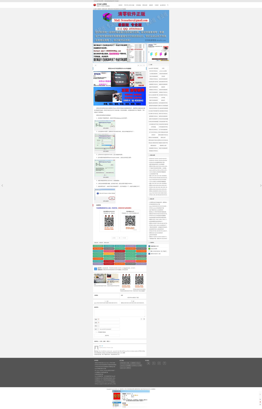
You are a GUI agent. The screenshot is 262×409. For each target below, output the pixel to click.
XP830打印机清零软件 (98, 263)
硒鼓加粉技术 (153, 145)
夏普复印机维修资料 (153, 105)
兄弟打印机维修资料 (153, 92)
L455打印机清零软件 (108, 246)
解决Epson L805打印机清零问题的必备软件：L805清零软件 (162, 211)
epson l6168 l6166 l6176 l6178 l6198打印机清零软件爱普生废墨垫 (163, 179)
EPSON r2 (134, 365)
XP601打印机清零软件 (98, 256)
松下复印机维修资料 (163, 129)
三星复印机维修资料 (163, 73)
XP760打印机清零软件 (141, 258)
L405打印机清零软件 (98, 246)
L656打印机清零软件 (141, 246)
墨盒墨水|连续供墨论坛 (153, 102)
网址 (96, 325)
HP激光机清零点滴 (99, 374)
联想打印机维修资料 (163, 148)
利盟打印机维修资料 (153, 100)
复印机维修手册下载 (163, 102)
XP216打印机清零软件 (130, 248)
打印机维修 (138, 5)
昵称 (97, 319)
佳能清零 (151, 5)
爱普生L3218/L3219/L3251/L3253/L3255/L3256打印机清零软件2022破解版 (165, 189)
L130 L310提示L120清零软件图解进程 (157, 172)
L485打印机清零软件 (119, 246)
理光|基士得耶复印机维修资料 (153, 142)
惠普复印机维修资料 (163, 116)
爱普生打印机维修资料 (153, 137)
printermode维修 (163, 71)
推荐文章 (164, 5)
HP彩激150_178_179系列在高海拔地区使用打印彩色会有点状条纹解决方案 (111, 380)
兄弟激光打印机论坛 (163, 92)
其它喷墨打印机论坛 (163, 94)
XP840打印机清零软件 (109, 263)
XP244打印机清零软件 (119, 251)
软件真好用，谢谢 (155, 253)
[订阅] (153, 363)
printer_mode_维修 (129, 5)
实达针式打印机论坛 (153, 108)
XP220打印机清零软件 (141, 248)
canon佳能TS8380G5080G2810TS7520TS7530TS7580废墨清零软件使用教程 (130, 291)
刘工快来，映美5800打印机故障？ (133, 297)
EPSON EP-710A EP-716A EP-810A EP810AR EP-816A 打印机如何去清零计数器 (166, 160)
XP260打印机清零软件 (109, 253)
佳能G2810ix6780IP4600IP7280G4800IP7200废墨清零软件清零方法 (103, 286)
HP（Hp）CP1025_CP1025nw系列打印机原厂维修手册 (107, 370)
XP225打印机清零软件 (98, 251)
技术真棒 (154, 248)
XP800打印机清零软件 (98, 261)
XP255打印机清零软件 (98, 253)
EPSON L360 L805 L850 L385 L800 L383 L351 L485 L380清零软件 (164, 187)
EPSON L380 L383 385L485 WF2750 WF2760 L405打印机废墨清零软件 (165, 194)
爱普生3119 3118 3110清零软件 (156, 232)
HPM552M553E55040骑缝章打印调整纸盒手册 (105, 366)
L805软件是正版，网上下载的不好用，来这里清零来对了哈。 (165, 251)
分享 (125, 237)
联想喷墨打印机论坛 (153, 148)
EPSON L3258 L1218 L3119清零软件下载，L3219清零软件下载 (163, 225)
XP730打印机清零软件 (119, 258)
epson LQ (123, 367)
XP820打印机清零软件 (141, 261)
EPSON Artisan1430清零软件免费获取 (157, 215)
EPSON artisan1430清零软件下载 (156, 208)
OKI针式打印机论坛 (153, 71)
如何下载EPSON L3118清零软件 (156, 209)
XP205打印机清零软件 (109, 248)
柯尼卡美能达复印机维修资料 (163, 132)
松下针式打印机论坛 (153, 132)
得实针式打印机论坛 (163, 113)
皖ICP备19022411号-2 (146, 389)
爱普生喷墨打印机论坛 (163, 134)
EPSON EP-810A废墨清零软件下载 (156, 162)
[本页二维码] (260, 404)
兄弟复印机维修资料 (163, 89)
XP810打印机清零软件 (130, 261)
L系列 (163, 68)
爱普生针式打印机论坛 (163, 140)
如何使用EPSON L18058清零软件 (156, 229)
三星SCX (128, 367)
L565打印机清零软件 (130, 246)
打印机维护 (128, 365)
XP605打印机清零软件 (109, 256)
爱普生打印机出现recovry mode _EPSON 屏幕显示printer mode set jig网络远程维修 (113, 362)
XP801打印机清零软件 (109, 261)
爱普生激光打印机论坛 (153, 140)
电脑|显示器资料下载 (163, 142)
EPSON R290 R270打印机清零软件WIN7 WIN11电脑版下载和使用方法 (139, 291)
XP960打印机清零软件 (141, 263)
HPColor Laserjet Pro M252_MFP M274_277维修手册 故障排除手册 (109, 383)
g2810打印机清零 (153, 234)
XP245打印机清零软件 (130, 251)
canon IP (122, 365)
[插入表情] (141, 319)
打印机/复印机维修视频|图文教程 (153, 121)
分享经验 (163, 97)
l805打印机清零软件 (98, 248)
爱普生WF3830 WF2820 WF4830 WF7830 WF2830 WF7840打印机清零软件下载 (166, 213)
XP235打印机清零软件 (109, 251)
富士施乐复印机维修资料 (163, 108)
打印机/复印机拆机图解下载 (163, 118)
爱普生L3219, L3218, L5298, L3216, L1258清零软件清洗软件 (162, 219)
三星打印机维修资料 (153, 76)
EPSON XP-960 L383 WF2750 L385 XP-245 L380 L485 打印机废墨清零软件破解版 (167, 230)
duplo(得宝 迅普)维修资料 (153, 68)
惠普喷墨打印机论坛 (153, 116)
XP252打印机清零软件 (141, 251)
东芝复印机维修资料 (163, 79)
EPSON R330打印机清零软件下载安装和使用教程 (105, 364)
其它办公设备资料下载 (153, 94)
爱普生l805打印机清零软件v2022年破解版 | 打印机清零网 (115, 269)
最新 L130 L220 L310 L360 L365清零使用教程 (159, 175)
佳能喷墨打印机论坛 (153, 84)
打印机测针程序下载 (153, 124)
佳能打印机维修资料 (153, 87)
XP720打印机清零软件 (109, 258)
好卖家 (155, 246)
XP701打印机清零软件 (130, 256)
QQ (95, 329)
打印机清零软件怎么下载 (154, 204)
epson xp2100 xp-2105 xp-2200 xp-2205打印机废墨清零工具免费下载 (164, 170)
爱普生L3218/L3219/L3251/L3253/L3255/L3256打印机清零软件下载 (164, 185)
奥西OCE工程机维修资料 (163, 105)
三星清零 (156, 5)
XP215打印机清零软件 (119, 248)
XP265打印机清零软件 (130, 253)
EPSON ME (123, 362)
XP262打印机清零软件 (119, 253)
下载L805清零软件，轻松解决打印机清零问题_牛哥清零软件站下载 (163, 227)
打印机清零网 (102, 4)
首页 (96, 9)
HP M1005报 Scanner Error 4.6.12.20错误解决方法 (106, 381)
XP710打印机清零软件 (98, 258)
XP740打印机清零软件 (130, 258)
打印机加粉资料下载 (163, 121)
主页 (125, 389)
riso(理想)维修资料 (153, 73)
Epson (138, 362)
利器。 (128, 362)
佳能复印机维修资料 (163, 84)
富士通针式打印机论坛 (153, 113)
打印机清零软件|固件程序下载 (163, 124)
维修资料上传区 (163, 145)
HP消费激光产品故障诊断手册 (101, 372)
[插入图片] (144, 319)
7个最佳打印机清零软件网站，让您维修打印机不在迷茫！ (161, 168)
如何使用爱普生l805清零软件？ (156, 221)
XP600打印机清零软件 (141, 253)
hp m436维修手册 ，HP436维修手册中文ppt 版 (105, 376)
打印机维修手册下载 (163, 126)
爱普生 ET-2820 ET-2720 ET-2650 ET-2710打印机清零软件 (162, 236)
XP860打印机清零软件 (119, 263)
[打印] (138, 65)
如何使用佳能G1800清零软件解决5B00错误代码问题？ (161, 217)
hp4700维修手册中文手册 (100, 368)
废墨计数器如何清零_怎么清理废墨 (156, 164)
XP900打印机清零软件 (130, 263)
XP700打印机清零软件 (119, 256)
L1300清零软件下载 (153, 173)
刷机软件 (163, 100)
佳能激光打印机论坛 (153, 89)
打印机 (140, 365)
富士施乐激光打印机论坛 (163, 110)
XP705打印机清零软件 (141, 256)
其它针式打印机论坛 (153, 97)
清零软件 (120, 5)
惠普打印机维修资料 (153, 118)
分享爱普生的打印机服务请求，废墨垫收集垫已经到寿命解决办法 (163, 202)
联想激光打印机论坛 (153, 150)
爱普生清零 (145, 5)
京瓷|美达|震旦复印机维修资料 (153, 81)
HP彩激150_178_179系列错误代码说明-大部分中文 (106, 378)
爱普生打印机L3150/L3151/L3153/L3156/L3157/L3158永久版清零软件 (164, 166)
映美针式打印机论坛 (153, 129)
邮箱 (97, 322)
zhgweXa (126, 268)
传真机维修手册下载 (163, 81)
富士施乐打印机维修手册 (153, 110)
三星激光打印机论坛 (153, 79)
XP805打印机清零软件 (119, 261)
